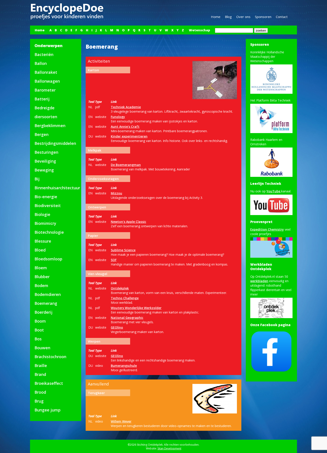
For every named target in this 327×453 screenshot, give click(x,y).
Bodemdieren (47, 294)
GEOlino (117, 327)
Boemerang (45, 303)
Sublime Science (123, 250)
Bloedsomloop (48, 258)
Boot (39, 330)
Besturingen (46, 152)
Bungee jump (47, 410)
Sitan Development (169, 448)
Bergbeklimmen (49, 125)
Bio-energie (45, 196)
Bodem (41, 285)
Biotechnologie (49, 232)
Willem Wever (121, 421)
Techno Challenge (125, 298)
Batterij (42, 99)
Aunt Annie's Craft (125, 126)
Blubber (42, 276)
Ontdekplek (120, 288)
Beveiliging (45, 161)
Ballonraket (45, 72)
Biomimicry (45, 223)
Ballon (40, 63)
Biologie (42, 214)
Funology (118, 117)
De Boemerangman (126, 165)
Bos (38, 338)
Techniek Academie (126, 107)
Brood (40, 392)
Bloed (40, 250)
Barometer (45, 90)
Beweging (44, 170)
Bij (37, 179)
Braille (40, 365)
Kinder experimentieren (129, 136)
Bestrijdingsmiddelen (55, 143)
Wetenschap (199, 30)
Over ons (243, 16)
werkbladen (259, 281)
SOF (114, 260)
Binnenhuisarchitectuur (57, 187)
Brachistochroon (50, 356)
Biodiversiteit (47, 205)
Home (215, 16)
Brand (40, 374)
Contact (282, 16)
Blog (228, 16)
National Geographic (127, 317)
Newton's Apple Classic (128, 222)
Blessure (42, 241)
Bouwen (42, 347)
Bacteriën (43, 54)
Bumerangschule (124, 365)
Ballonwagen (47, 81)
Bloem (40, 267)
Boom (40, 321)
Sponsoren (263, 16)
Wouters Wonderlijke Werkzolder (136, 308)
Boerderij (43, 312)
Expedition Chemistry (267, 229)
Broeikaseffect (48, 383)
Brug (39, 401)
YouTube (273, 191)
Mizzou (116, 193)
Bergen (41, 134)
